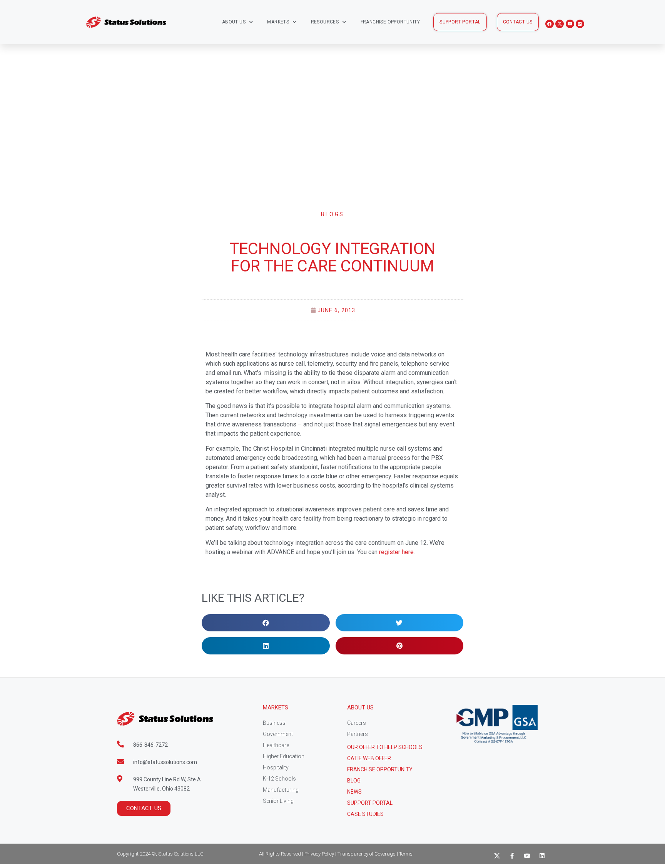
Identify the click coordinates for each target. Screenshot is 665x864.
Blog (354, 780)
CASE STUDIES (365, 814)
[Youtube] (570, 24)
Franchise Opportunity (390, 22)
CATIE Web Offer (369, 758)
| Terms (405, 854)
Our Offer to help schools (385, 747)
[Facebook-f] (512, 856)
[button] (460, 22)
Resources (325, 22)
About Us (234, 22)
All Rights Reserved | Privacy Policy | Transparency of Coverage (327, 854)
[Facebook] (549, 24)
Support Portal (370, 803)
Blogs (332, 214)
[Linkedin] (580, 24)
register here (396, 552)
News (354, 792)
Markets (278, 22)
